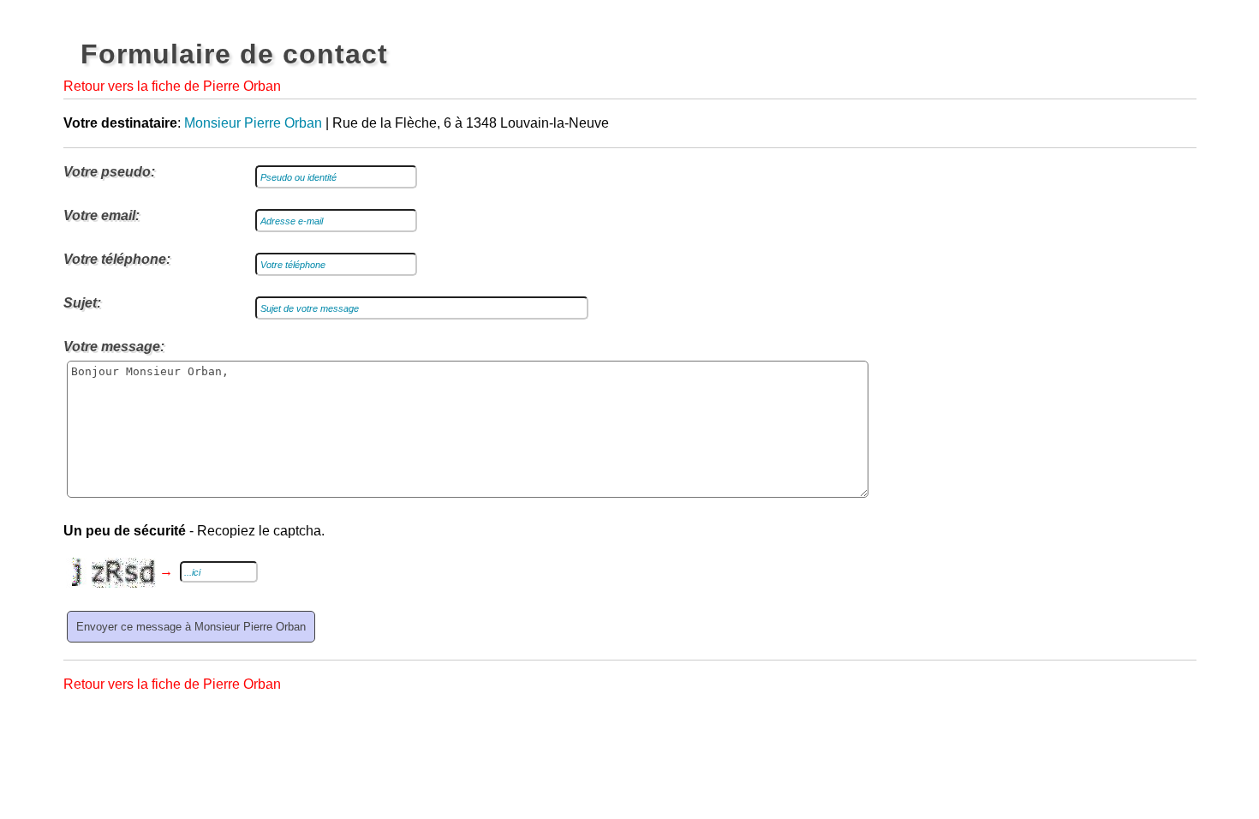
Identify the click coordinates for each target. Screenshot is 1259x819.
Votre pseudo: (109, 171)
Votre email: (101, 215)
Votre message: (113, 346)
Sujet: (82, 303)
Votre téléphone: (116, 259)
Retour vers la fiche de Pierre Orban (172, 86)
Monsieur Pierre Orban (253, 123)
